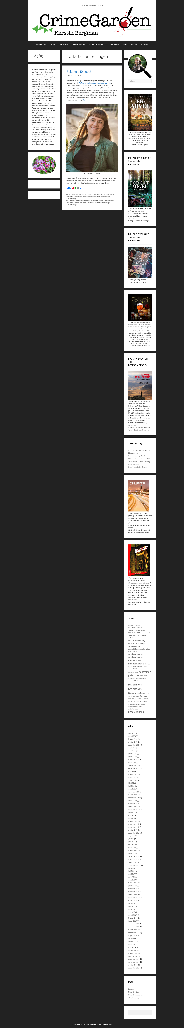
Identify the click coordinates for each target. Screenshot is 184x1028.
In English (144, 44)
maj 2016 (131, 909)
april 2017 (131, 877)
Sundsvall (131, 696)
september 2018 (133, 833)
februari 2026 (132, 739)
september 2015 (133, 933)
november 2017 (133, 859)
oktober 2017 (132, 862)
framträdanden (135, 660)
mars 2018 (132, 847)
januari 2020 (132, 801)
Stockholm (133, 693)
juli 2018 (131, 839)
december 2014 (133, 959)
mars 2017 (132, 880)
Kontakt (134, 44)
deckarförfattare (98, 194)
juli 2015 (131, 938)
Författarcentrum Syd (89, 196)
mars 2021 (132, 789)
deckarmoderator (109, 194)
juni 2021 (131, 786)
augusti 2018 (132, 836)
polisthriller (143, 676)
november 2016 (133, 892)
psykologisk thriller (141, 678)
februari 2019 (132, 821)
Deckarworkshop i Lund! (136, 456)
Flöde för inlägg (133, 992)
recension (135, 684)
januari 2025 (132, 754)
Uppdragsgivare (113, 44)
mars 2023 (132, 762)
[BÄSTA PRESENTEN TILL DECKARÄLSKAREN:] (140, 385)
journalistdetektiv (133, 669)
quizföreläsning (71, 198)
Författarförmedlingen (103, 196)
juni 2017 (131, 871)
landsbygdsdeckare (133, 672)
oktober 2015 (132, 930)
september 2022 (133, 768)
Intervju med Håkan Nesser (137, 467)
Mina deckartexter (79, 44)
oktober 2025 (132, 742)
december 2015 (133, 924)
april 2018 (131, 845)
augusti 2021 (132, 780)
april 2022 (131, 771)
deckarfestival (142, 635)
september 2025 (133, 745)
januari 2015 (132, 956)
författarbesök (78, 196)
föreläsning (146, 664)
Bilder (125, 44)
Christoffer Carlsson (139, 630)
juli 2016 (131, 903)
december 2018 (133, 824)
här (83, 100)
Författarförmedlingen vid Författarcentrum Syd (95, 83)
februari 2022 (132, 774)
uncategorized (136, 712)
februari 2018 (132, 850)
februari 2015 (132, 953)
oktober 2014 (132, 965)
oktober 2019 (132, 806)
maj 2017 (131, 874)
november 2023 (133, 759)
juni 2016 (131, 906)
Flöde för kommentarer (136, 995)
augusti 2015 (132, 935)
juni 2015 (131, 941)
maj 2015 (131, 944)
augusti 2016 (132, 900)
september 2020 (133, 798)
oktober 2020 (132, 795)
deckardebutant (147, 633)
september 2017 (133, 865)
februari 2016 (132, 918)
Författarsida (41, 44)
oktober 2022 (132, 765)
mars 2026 (132, 736)
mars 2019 (132, 818)
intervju (145, 666)
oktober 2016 (132, 894)
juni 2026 (131, 733)
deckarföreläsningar (86, 194)
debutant (131, 633)
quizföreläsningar (71, 205)
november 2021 (133, 777)
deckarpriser (145, 649)
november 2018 (133, 827)
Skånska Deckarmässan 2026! (139, 459)
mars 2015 (132, 950)
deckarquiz (69, 196)
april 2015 (131, 947)
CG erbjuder (64, 44)
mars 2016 (132, 915)
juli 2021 (131, 783)
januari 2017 (132, 886)
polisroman (145, 672)
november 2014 (133, 962)
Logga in (131, 989)
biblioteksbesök (134, 625)
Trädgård (53, 44)
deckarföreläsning (74, 194)
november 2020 (133, 792)
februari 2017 (132, 883)
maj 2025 (131, 748)
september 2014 (133, 968)
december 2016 (133, 889)
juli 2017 (131, 868)
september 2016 (133, 897)
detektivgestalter (135, 654)
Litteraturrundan (47, 142)
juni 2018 (131, 842)
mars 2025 (132, 751)
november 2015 (133, 927)
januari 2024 (132, 757)
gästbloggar (139, 666)
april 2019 (131, 815)
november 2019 (133, 804)
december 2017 (133, 856)
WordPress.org (133, 998)
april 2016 (131, 912)
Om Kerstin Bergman (96, 44)
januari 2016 (132, 921)
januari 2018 (132, 853)
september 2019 (133, 809)
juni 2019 (131, 812)
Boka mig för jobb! (78, 71)
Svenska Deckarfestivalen (41, 125)
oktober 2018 (132, 830)
